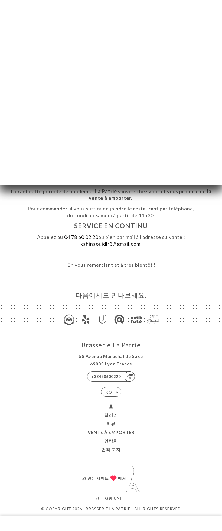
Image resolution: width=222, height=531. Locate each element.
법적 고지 (111, 449)
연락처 (111, 440)
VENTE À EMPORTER (111, 432)
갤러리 (111, 414)
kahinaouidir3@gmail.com (110, 244)
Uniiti (120, 498)
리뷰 (111, 423)
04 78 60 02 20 (81, 237)
